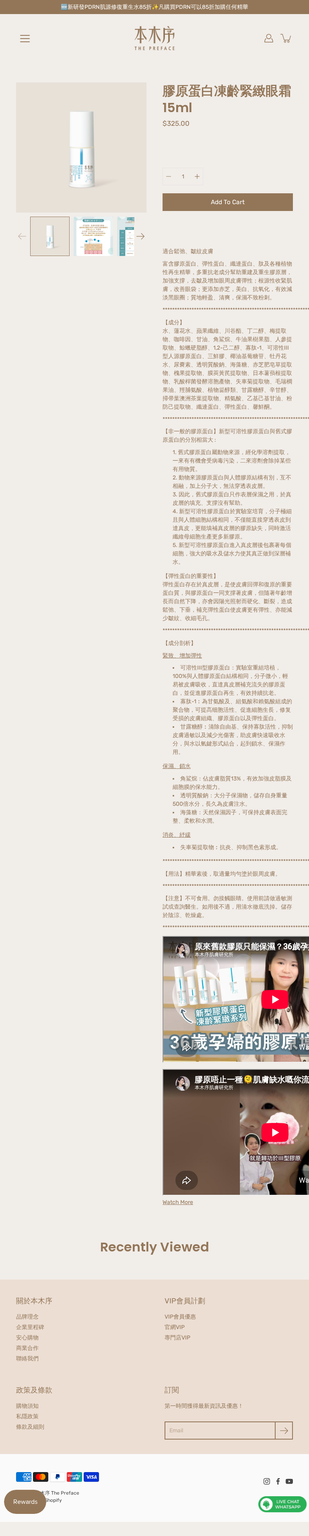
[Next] (140, 236)
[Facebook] (278, 1481)
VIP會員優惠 (180, 1316)
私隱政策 (27, 1416)
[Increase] (197, 176)
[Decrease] (169, 176)
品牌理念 (27, 1316)
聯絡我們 (27, 1358)
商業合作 (27, 1348)
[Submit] (284, 1430)
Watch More (178, 1202)
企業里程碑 (30, 1327)
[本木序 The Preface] (154, 38)
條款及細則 (30, 1426)
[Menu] (25, 38)
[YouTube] (289, 1481)
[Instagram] (266, 1481)
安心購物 (27, 1337)
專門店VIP (177, 1337)
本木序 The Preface (57, 1493)
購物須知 (27, 1406)
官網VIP (175, 1327)
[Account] (268, 38)
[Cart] (286, 38)
